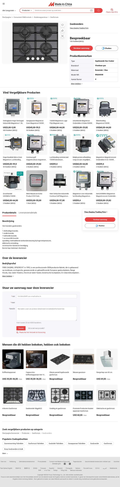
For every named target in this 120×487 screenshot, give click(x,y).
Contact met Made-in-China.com (59, 461)
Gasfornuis (54, 17)
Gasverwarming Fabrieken (13, 443)
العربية (105, 468)
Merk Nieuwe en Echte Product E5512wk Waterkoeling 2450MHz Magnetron (34, 195)
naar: (13, 302)
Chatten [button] (108, 48)
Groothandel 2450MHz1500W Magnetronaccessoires (11, 195)
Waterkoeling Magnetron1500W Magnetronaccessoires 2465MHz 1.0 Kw (104, 122)
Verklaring (12, 461)
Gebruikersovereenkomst (27, 461)
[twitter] (70, 464)
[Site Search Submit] (98, 10)
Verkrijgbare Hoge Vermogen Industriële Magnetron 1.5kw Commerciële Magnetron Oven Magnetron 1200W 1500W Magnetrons (13, 122)
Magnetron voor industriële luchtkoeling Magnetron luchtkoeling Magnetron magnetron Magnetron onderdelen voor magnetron (83, 195)
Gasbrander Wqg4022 (34, 408)
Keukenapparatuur (41, 17)
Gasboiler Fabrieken (56, 443)
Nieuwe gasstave (79, 372)
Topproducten (77, 461)
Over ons (3, 461)
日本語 (35, 468)
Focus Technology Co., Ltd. (57, 475)
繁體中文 (27, 468)
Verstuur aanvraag (81, 48)
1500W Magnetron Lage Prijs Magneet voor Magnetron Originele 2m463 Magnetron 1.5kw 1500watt (60, 122)
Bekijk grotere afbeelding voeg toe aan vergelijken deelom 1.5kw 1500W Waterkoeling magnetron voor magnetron (82, 158)
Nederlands (113, 468)
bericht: (12, 309)
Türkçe (55, 470)
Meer (4, 453)
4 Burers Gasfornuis (9, 408)
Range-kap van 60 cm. (104, 372)
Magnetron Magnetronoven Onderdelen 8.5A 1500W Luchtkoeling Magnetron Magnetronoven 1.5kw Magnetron (106, 158)
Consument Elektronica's (22, 17)
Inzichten (116, 461)
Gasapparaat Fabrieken (76, 443)
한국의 (97, 468)
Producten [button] (26, 10)
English (10, 468)
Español (51, 468)
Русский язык (87, 468)
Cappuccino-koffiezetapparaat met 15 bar (35, 374)
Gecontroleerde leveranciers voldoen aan (98, 461)
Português (69, 468)
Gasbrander (94, 443)
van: (13, 296)
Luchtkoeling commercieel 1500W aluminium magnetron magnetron (59, 158)
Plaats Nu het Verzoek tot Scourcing (30, 332)
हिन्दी (39, 470)
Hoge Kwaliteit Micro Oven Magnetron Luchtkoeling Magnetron (12, 158)
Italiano (77, 468)
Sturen (21, 328)
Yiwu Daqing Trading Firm (79, 28)
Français (43, 468)
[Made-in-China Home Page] (60, 4)
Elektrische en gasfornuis (105, 408)
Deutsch (60, 468)
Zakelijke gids (56, 464)
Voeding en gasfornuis (57, 408)
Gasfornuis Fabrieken (36, 443)
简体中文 (18, 468)
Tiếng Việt (64, 470)
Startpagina (6, 17)
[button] (3, 3)
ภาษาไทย (47, 470)
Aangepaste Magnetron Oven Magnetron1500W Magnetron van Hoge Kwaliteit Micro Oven (35, 122)
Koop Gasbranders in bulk (13, 449)
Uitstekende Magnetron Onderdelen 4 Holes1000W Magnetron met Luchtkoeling (82, 122)
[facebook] (65, 464)
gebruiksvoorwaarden (100, 479)
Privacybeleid (42, 461)
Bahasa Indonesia (76, 470)
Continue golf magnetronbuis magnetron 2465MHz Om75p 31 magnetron (36, 158)
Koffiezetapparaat (9, 372)
